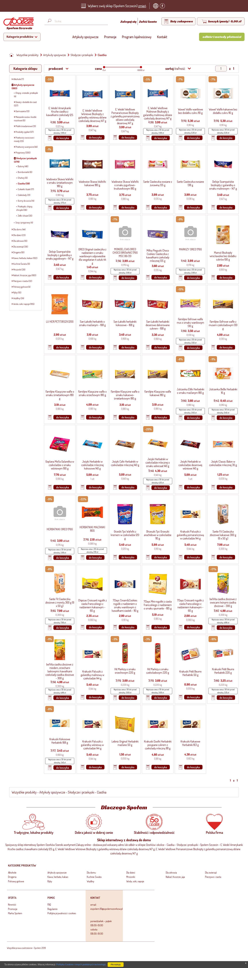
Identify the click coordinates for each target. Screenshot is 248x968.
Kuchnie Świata (94, 876)
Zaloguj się (128, 22)
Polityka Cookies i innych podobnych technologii (81, 964)
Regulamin (53, 909)
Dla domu (91, 872)
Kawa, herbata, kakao (58, 876)
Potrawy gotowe (16, 881)
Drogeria (12, 876)
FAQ (49, 904)
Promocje (110, 37)
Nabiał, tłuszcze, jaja (175, 876)
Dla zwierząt (211, 872)
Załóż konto (148, 22)
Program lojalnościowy (136, 37)
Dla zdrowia (171, 872)
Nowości (12, 904)
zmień (142, 6)
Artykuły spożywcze (85, 37)
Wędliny (90, 881)
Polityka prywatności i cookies (62, 913)
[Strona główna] (12, 54)
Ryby (50, 881)
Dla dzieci (130, 872)
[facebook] (163, 5)
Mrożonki (130, 876)
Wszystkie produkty (27, 55)
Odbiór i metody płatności (222, 37)
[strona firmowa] (156, 5)
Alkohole (12, 872)
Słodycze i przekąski (82, 55)
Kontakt (162, 37)
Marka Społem (15, 913)
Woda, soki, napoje (135, 881)
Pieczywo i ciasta (213, 876)
